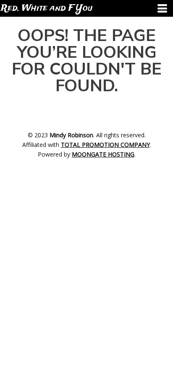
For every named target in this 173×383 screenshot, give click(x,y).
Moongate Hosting (103, 154)
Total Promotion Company (105, 145)
